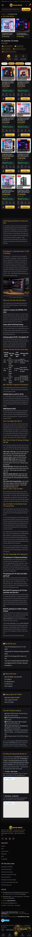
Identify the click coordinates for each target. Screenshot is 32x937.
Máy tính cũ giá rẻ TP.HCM (12, 697)
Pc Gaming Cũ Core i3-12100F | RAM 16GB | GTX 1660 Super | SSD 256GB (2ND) (8, 155)
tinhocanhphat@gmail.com (10, 903)
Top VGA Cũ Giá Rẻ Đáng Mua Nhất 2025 (16, 661)
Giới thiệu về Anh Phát (6, 866)
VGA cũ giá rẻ (9, 686)
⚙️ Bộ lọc (4, 63)
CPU (2, 848)
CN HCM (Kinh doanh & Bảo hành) (12, 892)
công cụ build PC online (18, 493)
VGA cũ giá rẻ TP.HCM (11, 700)
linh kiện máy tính (15, 499)
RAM (2, 856)
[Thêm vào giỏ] (3, 98)
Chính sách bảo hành (6, 869)
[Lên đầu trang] (2, 929)
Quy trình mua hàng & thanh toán (9, 882)
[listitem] (8, 28)
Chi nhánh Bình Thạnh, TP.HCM (16, 627)
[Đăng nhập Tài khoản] (26, 5)
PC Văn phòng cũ (9, 681)
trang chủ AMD (7, 418)
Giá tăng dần (19, 63)
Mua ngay (10, 98)
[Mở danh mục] (2, 5)
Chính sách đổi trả (5, 877)
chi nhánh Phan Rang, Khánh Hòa (13, 547)
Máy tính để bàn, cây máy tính (13, 677)
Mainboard (4, 854)
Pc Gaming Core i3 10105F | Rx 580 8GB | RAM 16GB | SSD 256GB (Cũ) (8, 119)
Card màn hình (4, 851)
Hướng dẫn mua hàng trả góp (8, 879)
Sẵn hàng (11, 63)
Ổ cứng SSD (4, 859)
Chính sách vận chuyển (7, 872)
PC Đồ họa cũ (8, 684)
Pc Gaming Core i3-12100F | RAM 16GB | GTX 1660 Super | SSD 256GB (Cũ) (23, 155)
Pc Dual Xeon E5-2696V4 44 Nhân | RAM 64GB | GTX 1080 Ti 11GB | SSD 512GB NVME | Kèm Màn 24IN (23, 191)
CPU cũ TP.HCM (9, 702)
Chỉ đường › (23, 894)
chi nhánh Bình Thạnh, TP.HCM (19, 545)
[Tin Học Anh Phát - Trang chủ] (16, 5)
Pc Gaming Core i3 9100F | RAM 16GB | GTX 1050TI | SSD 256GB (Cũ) (8, 83)
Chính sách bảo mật (6, 885)
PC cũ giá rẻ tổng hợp (20, 437)
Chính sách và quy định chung (8, 874)
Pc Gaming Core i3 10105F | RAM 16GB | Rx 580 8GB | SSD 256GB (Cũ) (23, 119)
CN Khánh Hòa (7, 896)
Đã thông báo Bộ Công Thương (20, 746)
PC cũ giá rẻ (8, 679)
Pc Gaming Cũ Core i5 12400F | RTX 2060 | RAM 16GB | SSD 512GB (8, 191)
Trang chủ (3, 14)
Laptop (3, 846)
